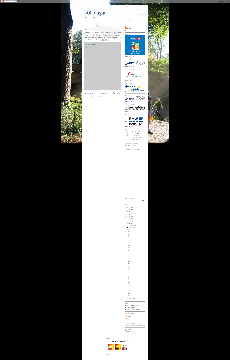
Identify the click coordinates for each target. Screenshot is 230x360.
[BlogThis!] (103, 40)
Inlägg (129, 316)
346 (129, 238)
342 (129, 229)
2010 (128, 221)
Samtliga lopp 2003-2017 (133, 305)
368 (129, 289)
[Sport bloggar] (138, 324)
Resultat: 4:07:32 (129, 101)
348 (129, 243)
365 (129, 282)
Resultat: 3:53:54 (129, 126)
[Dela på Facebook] (106, 40)
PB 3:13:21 (138, 132)
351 (129, 250)
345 (129, 236)
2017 (128, 207)
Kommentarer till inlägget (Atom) (101, 97)
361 (129, 273)
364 (129, 280)
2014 (128, 212)
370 (129, 293)
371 (129, 296)
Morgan (129, 28)
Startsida (103, 93)
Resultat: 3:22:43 (129, 66)
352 (129, 252)
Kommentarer (130, 319)
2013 (128, 214)
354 (129, 257)
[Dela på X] (104, 40)
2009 (128, 223)
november (131, 227)
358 (129, 266)
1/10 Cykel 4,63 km (131, 145)
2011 (128, 218)
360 (129, 270)
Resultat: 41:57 (129, 111)
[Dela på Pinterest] (108, 40)
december (131, 225)
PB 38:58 (136, 136)
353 (129, 254)
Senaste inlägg (89, 93)
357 (129, 264)
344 (129, 234)
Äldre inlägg (117, 93)
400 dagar (95, 12)
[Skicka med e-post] (101, 40)
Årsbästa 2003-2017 (132, 307)
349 (129, 245)
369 (129, 291)
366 (129, 284)
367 (129, 286)
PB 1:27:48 (138, 134)
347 (129, 241)
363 (129, 277)
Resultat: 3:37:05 (129, 92)
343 (129, 232)
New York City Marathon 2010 (134, 309)
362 (129, 275)
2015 (128, 209)
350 (129, 248)
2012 (128, 216)
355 (129, 259)
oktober (131, 298)
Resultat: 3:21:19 (129, 56)
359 (129, 268)
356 (129, 261)
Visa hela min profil (130, 31)
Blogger (121, 354)
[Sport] (129, 324)
